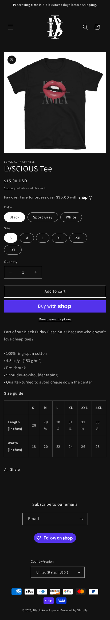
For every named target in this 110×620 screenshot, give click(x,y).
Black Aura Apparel (46, 610)
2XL (78, 237)
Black (14, 217)
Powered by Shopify (74, 610)
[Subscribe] (82, 519)
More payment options (55, 319)
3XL (13, 249)
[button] (11, 27)
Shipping (9, 188)
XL (59, 237)
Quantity (10, 261)
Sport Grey (43, 217)
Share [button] (15, 469)
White (71, 217)
